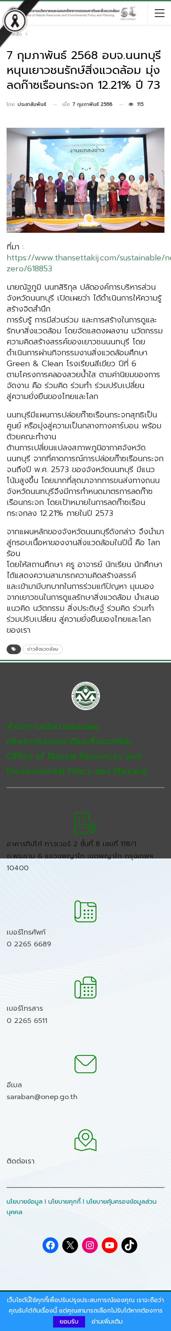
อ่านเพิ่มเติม (107, 1322)
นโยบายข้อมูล (25, 1201)
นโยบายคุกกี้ (64, 1201)
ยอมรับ (69, 1321)
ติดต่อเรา (21, 1161)
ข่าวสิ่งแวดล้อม (42, 649)
